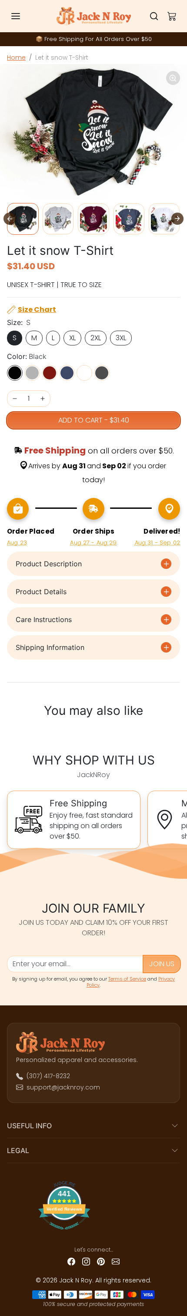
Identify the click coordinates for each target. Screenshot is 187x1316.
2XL (95, 338)
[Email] (115, 1261)
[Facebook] (71, 1261)
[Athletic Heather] (32, 373)
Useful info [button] (29, 1125)
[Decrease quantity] (15, 398)
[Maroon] (49, 373)
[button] (24, 16)
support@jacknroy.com (63, 1087)
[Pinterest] (101, 1261)
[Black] (15, 373)
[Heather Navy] (67, 373)
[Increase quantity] (42, 398)
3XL (121, 338)
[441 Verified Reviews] (93, 1233)
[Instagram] (86, 1261)
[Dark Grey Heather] (102, 373)
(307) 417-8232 (48, 1076)
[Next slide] (177, 219)
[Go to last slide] (9, 219)
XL (72, 338)
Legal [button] (18, 1150)
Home (16, 57)
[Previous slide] (12, 732)
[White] (84, 373)
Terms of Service (127, 978)
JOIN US (161, 964)
